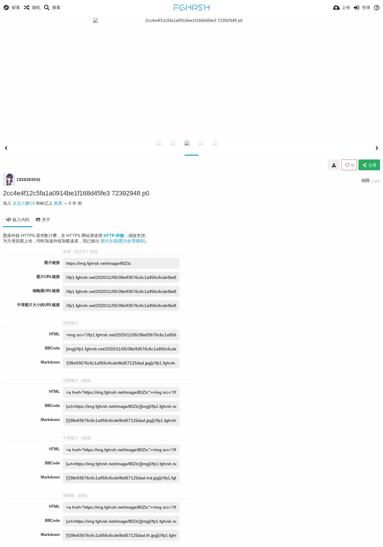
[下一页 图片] (377, 148)
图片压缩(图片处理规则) (123, 240)
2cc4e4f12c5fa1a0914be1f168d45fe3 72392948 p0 (76, 193)
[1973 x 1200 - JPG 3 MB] (334, 164)
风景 (58, 203)
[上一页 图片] (6, 148)
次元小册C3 (24, 203)
